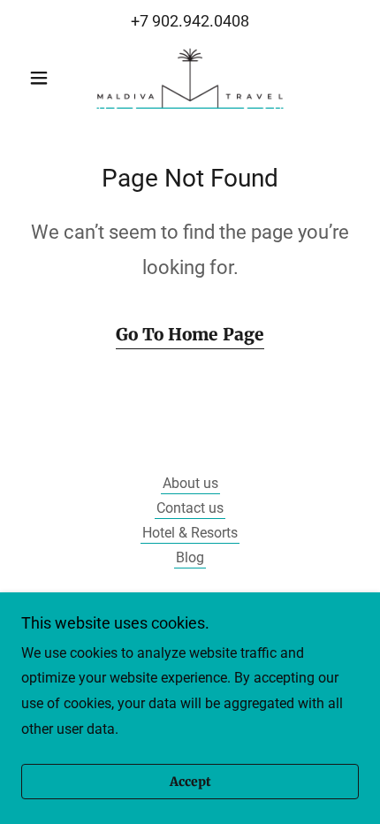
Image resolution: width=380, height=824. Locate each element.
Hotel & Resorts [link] (190, 532)
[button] (46, 77)
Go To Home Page (190, 334)
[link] (190, 77)
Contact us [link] (190, 508)
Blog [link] (190, 557)
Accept (190, 782)
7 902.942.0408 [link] (194, 20)
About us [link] (190, 483)
